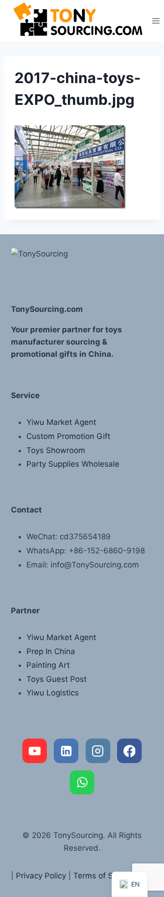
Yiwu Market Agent (61, 422)
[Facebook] (129, 751)
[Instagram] (98, 751)
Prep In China (50, 651)
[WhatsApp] (82, 782)
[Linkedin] (66, 751)
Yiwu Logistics (52, 692)
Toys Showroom (55, 450)
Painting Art (48, 665)
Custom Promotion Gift (68, 436)
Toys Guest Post (56, 679)
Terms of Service (104, 875)
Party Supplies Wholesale (72, 463)
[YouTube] (34, 751)
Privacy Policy (41, 875)
